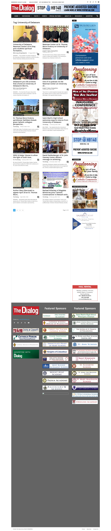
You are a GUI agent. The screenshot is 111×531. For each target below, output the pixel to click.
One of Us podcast (47, 79)
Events (44, 16)
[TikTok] (93, 2)
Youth (36, 16)
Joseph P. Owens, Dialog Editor (50, 51)
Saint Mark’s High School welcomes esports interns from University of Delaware (55, 120)
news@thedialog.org (24, 319)
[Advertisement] (85, 257)
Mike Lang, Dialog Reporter (20, 53)
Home (16, 16)
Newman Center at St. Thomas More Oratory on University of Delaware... (55, 46)
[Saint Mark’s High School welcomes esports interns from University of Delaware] (56, 107)
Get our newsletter (44, 2)
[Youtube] (98, 2)
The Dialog (16, 126)
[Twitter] (96, 2)
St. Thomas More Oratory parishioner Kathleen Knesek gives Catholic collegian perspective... (24, 121)
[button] (97, 16)
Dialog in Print (33, 2)
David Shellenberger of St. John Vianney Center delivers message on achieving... (55, 157)
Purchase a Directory (58, 2)
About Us (68, 16)
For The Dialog (16, 159)
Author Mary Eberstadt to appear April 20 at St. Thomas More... (25, 192)
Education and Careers (19, 41)
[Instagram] (90, 2)
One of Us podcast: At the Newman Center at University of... (55, 84)
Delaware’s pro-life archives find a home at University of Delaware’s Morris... (24, 84)
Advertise (89, 16)
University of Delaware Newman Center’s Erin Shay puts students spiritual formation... (24, 47)
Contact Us (95, 529)
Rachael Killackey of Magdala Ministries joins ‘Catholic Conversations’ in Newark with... (56, 192)
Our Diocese (26, 16)
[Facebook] (88, 2)
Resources (78, 16)
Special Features (55, 16)
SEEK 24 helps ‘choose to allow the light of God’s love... (25, 156)
